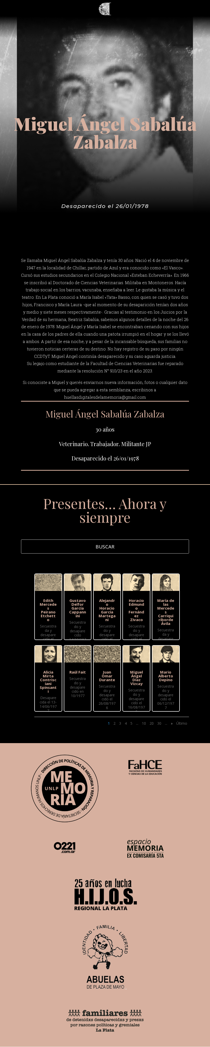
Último (181, 723)
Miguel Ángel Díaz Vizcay (136, 677)
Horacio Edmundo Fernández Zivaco (136, 610)
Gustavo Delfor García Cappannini (77, 608)
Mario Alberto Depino (165, 675)
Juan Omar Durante (107, 675)
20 (152, 723)
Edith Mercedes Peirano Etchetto (48, 610)
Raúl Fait (77, 672)
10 (144, 723)
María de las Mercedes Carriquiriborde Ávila (165, 612)
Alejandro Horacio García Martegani (107, 610)
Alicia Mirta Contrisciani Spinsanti (48, 681)
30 (159, 723)
